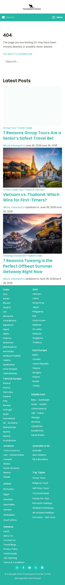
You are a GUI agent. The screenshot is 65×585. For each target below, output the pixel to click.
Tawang (8, 255)
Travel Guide (24, 128)
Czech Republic (40, 363)
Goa (5, 294)
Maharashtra (9, 347)
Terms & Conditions (13, 562)
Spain (6, 414)
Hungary (36, 372)
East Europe (39, 350)
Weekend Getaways (43, 507)
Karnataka (8, 351)
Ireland (6, 436)
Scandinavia (9, 440)
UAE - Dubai (37, 413)
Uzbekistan (37, 426)
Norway (7, 405)
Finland (6, 383)
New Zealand (39, 454)
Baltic (35, 354)
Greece (36, 368)
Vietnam (40, 189)
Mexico (7, 472)
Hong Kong (38, 302)
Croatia (36, 359)
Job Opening (10, 557)
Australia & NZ (41, 446)
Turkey (36, 385)
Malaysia (37, 333)
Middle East (38, 394)
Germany (8, 392)
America (8, 446)
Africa (7, 483)
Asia (21, 189)
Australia (37, 450)
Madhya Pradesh (12, 355)
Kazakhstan (37, 430)
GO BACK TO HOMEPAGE (17, 54)
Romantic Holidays (42, 503)
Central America (11, 450)
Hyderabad (9, 364)
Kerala (6, 298)
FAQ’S (6, 531)
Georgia (35, 417)
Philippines (37, 311)
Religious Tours (40, 483)
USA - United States (13, 454)
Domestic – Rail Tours (43, 517)
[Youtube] (29, 567)
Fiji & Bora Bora (40, 459)
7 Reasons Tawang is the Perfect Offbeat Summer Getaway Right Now (27, 266)
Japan (35, 307)
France (6, 387)
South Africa (9, 520)
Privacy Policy (10, 549)
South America (11, 468)
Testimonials (10, 553)
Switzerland (9, 418)
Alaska (6, 463)
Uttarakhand (9, 320)
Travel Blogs (9, 544)
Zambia (7, 509)
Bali (34, 316)
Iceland (7, 396)
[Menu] (53, 17)
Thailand (29, 189)
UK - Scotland (10, 422)
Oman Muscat (39, 408)
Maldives (37, 324)
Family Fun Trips (40, 498)
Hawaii (6, 476)
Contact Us (9, 540)
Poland (36, 376)
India (39, 255)
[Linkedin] (42, 567)
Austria (6, 431)
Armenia (35, 421)
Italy (5, 400)
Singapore (37, 338)
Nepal (6, 329)
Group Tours (39, 477)
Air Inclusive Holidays (43, 512)
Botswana (8, 489)
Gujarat (7, 307)
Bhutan (7, 302)
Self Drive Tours (40, 488)
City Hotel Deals (40, 493)
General (8, 527)
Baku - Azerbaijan (40, 399)
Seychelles (9, 504)
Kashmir (7, 338)
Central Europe (12, 378)
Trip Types (38, 472)
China (35, 298)
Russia (35, 381)
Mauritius (8, 499)
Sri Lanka (37, 329)
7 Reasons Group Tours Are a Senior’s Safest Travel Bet (32, 135)
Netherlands (9, 427)
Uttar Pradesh (10, 369)
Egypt (6, 494)
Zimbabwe (9, 514)
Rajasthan (8, 325)
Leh (5, 311)
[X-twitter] (36, 567)
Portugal (7, 409)
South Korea (38, 320)
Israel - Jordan (38, 404)
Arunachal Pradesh (24, 255)
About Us (8, 535)
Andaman (8, 342)
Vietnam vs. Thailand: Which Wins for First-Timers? (31, 197)
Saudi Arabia (37, 435)
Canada (7, 459)
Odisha (6, 360)
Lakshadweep (10, 373)
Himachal (8, 316)
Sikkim (6, 333)
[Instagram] (17, 567)
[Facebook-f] (23, 567)
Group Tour (10, 128)
